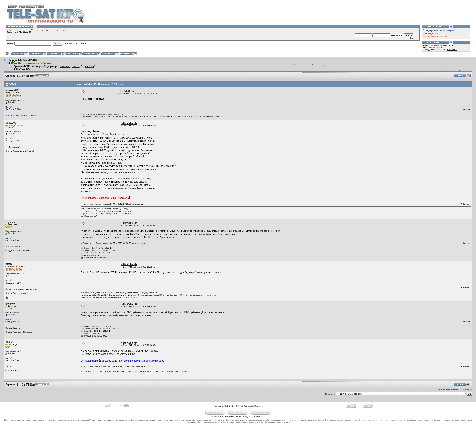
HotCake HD (23, 69)
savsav (75, 66)
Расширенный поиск (75, 43)
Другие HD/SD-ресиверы (28, 66)
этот (102, 237)
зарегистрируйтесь (64, 30)
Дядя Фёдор (87, 66)
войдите (47, 30)
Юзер (8, 264)
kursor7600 (452, 50)
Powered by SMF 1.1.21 (224, 406)
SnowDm (10, 122)
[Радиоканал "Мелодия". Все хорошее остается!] (6, 298)
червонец (65, 66)
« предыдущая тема (445, 70)
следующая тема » (463, 70)
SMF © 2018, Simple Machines (249, 406)
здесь (154, 350)
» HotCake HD (126, 90)
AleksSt (9, 342)
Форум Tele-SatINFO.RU (23, 60)
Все (32, 75)
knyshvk (10, 222)
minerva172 (12, 90)
